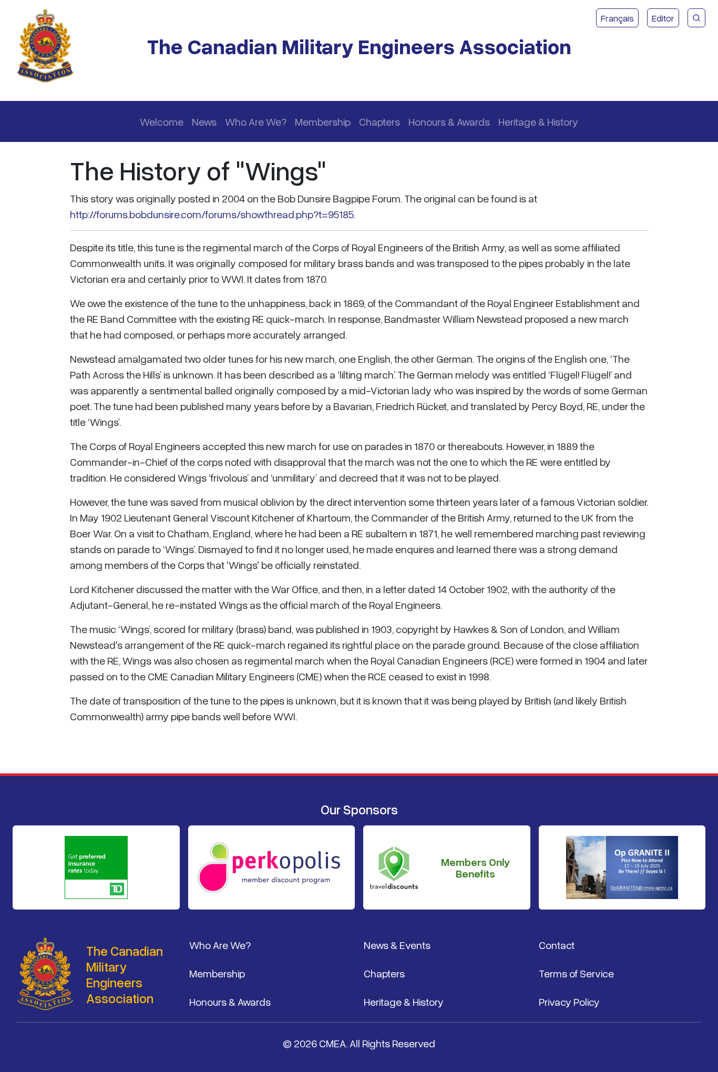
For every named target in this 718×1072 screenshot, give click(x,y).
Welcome (161, 121)
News (204, 121)
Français (617, 18)
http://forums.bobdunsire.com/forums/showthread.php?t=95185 (212, 214)
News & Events (397, 944)
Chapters (379, 121)
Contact (557, 944)
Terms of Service (576, 973)
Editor (663, 18)
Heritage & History (538, 121)
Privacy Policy (569, 1001)
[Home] (49, 46)
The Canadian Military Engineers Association (359, 46)
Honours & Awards (449, 121)
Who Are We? (255, 121)
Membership (323, 121)
